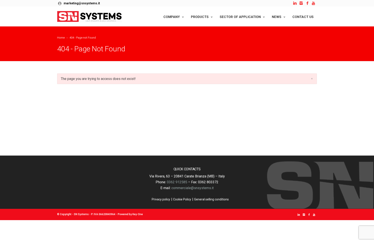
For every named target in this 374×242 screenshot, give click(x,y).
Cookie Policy (182, 199)
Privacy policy (161, 199)
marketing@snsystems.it (82, 3)
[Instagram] (301, 3)
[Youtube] (314, 3)
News (276, 17)
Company (171, 17)
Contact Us (303, 17)
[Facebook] (307, 3)
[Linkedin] (295, 3)
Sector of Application (240, 17)
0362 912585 (177, 182)
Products (200, 17)
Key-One (137, 214)
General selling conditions (211, 199)
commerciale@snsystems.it (192, 188)
